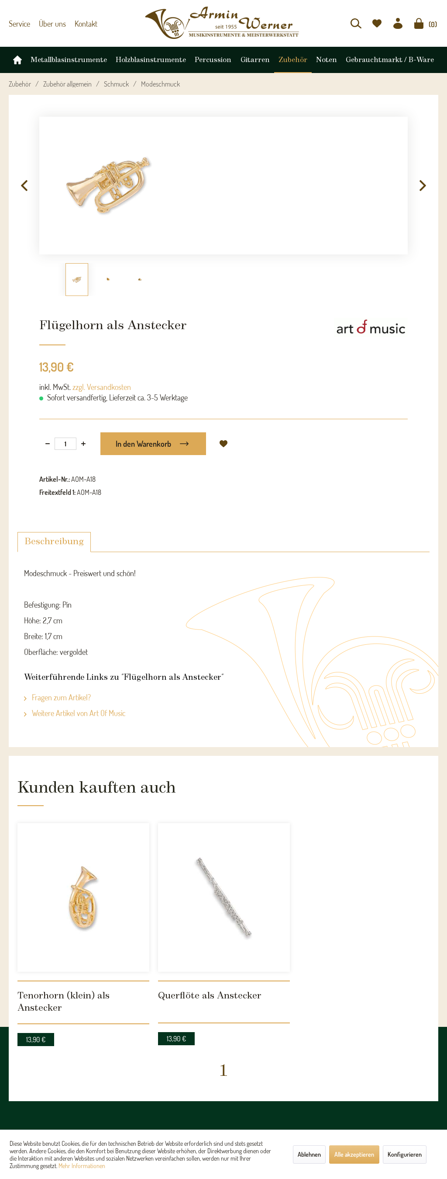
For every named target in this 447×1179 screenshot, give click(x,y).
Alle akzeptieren (354, 1154)
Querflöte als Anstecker (197, 946)
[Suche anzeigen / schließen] (356, 23)
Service (18, 23)
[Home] (17, 58)
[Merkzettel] (377, 23)
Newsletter (238, 1088)
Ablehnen (309, 1154)
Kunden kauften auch (80, 786)
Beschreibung (54, 541)
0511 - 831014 (37, 1119)
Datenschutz (132, 1120)
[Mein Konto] (398, 23)
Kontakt (79, 23)
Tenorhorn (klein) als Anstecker (71, 946)
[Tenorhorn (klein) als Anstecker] (83, 873)
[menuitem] (356, 23)
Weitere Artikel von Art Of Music (77, 713)
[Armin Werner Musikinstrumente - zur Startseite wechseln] (223, 23)
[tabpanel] (83, 896)
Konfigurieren (405, 1154)
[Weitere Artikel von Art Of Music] (371, 333)
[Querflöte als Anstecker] (224, 873)
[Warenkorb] (419, 23)
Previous (24, 185)
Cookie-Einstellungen (144, 1088)
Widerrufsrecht (136, 1109)
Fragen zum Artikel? (60, 697)
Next (423, 185)
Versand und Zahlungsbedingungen (162, 1099)
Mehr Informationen (81, 1165)
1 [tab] (224, 1004)
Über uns (48, 23)
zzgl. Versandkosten (101, 387)
